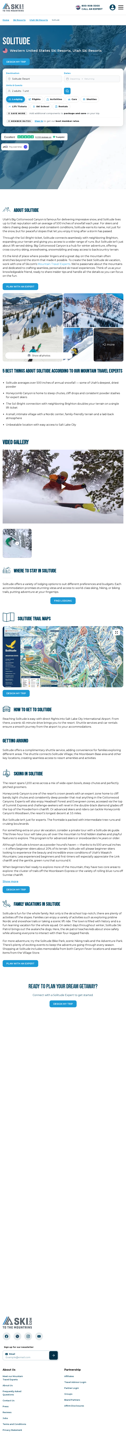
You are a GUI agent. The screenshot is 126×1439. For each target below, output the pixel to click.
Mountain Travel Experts (54, 264)
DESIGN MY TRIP (16, 693)
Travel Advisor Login (75, 1382)
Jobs (5, 1418)
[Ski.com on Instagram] (28, 1336)
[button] (33, 327)
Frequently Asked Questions (12, 1393)
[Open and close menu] (120, 7)
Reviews (7, 1412)
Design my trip (63, 1003)
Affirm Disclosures (74, 1406)
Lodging (17, 99)
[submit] (53, 1355)
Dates (67, 73)
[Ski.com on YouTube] (39, 1336)
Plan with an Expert (20, 286)
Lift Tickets (19, 106)
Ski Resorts (19, 20)
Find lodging (63, 600)
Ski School (42, 106)
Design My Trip (16, 61)
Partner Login (71, 1388)
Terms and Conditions (14, 1424)
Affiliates (69, 1376)
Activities (56, 99)
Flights (36, 99)
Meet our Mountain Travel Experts (13, 1378)
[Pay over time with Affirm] (15, 146)
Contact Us (8, 1400)
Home (6, 20)
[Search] (67, 91)
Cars (74, 99)
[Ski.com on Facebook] (6, 1336)
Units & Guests (14, 85)
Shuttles (91, 99)
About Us (8, 1385)
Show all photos (41, 355)
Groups (68, 1394)
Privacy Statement (12, 1430)
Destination (12, 73)
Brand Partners (72, 1400)
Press (6, 1406)
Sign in (39, 121)
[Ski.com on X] (17, 1336)
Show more (10, 881)
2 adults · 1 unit (20, 91)
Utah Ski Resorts (39, 20)
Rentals (63, 106)
